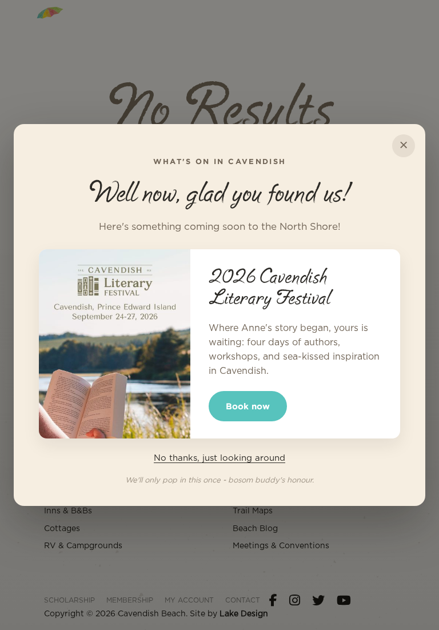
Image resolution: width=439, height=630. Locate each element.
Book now (248, 406)
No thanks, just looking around (219, 458)
